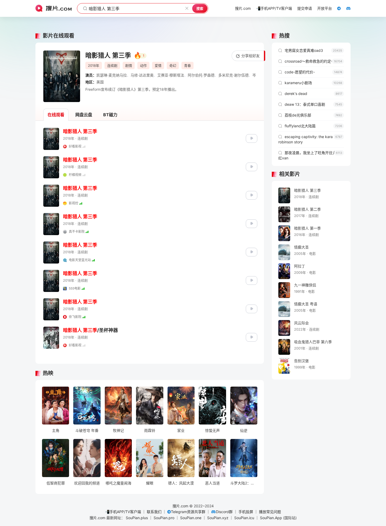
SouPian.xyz (217, 517)
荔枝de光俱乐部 (313, 115)
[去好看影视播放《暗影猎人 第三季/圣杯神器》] (251, 337)
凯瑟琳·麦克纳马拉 (111, 75)
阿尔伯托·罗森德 (201, 75)
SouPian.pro (164, 517)
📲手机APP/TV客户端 (123, 511)
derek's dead (313, 93)
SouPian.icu (244, 517)
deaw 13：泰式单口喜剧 (313, 104)
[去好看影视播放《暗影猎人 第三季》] (251, 138)
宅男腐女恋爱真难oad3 (313, 50)
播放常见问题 (270, 511)
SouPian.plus (137, 517)
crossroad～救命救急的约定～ (313, 61)
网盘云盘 (83, 114)
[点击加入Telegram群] (336, 8)
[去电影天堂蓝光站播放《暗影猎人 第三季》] (251, 251)
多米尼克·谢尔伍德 (233, 75)
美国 (100, 82)
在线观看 (56, 114)
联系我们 (154, 511)
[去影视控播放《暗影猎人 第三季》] (251, 195)
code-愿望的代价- (313, 72)
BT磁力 (110, 114)
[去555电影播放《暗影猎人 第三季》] (251, 280)
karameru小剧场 (313, 82)
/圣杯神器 (90, 330)
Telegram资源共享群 (188, 511)
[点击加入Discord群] (346, 8)
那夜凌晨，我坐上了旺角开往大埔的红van (310, 155)
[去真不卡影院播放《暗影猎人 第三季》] (251, 223)
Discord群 (224, 511)
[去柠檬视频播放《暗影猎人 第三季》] (251, 166)
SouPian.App (271, 517)
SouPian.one (190, 517)
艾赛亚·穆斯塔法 (170, 75)
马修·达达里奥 (142, 75)
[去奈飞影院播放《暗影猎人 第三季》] (251, 308)
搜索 (199, 8)
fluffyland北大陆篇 (313, 126)
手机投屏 (245, 511)
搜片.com (180, 506)
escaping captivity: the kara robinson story (310, 139)
